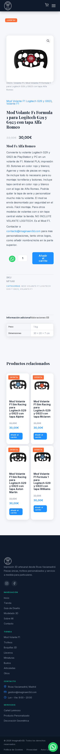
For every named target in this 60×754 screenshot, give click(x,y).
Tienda (7, 603)
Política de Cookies (13, 749)
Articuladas (9, 668)
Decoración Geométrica (16, 720)
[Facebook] (14, 583)
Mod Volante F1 (12, 637)
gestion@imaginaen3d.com (22, 692)
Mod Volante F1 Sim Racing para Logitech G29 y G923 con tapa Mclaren (42, 409)
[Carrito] (46, 5)
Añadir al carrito (43, 258)
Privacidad (32, 749)
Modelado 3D (11, 613)
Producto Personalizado (16, 715)
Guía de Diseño (12, 608)
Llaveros (8, 652)
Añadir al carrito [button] (15, 436)
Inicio (6, 598)
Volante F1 (19, 83)
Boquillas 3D (10, 647)
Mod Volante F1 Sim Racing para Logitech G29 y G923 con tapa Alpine (17, 409)
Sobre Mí (8, 618)
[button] (48, 41)
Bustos (7, 663)
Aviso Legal (46, 749)
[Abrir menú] (53, 6)
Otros (7, 673)
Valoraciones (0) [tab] (40, 317)
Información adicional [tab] (18, 317)
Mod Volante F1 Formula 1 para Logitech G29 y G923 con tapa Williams (42, 481)
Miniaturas (9, 657)
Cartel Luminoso (12, 710)
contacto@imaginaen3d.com (23, 231)
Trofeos (8, 642)
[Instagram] (7, 583)
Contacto (8, 623)
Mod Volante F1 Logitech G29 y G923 (29, 101)
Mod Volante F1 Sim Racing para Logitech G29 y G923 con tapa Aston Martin (17, 483)
